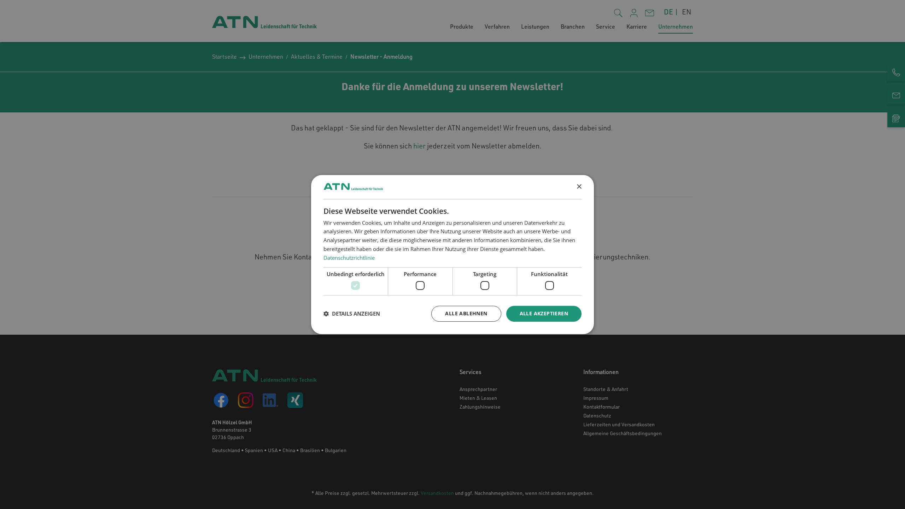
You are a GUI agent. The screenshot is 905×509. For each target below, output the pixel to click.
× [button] (579, 186)
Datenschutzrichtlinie (349, 257)
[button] (351, 313)
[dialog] (452, 254)
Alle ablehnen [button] (466, 313)
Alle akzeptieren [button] (544, 313)
